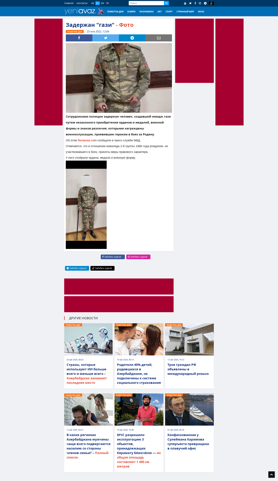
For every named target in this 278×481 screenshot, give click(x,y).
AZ (92, 3)
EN (102, 3)
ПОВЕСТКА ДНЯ (115, 11)
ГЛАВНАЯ (68, 3)
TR (107, 3)
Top (271, 474)
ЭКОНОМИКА (146, 11)
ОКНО (201, 11)
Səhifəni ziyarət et (111, 259)
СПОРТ (169, 11)
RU (97, 3)
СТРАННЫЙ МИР (185, 11)
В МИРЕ (131, 11)
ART (160, 11)
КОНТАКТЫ (82, 3)
